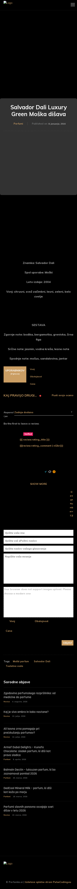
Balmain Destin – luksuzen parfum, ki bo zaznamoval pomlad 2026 (30, 772)
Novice (7, 701)
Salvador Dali (42, 661)
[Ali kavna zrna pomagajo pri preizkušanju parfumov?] (66, 732)
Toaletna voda (14, 666)
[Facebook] (27, 875)
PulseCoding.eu (62, 882)
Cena (9, 630)
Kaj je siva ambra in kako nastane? (26, 712)
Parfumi (18, 123)
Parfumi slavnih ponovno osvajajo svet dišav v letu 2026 (29, 809)
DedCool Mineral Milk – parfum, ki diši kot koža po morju (28, 790)
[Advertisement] (38, 50)
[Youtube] (49, 875)
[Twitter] (42, 875)
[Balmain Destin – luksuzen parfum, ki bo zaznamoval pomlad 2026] (66, 773)
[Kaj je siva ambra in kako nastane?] (66, 715)
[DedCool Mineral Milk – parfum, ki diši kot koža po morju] (66, 791)
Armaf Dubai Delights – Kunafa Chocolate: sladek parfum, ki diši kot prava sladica (27, 751)
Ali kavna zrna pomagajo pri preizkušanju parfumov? (21, 731)
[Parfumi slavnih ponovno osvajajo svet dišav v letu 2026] (66, 810)
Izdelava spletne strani (38, 882)
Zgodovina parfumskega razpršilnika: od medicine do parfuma (30, 695)
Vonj (12, 621)
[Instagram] (35, 875)
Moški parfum (21, 661)
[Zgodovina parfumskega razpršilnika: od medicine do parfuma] (66, 696)
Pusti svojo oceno (62, 395)
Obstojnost (41, 621)
